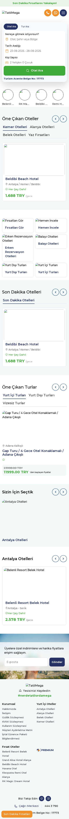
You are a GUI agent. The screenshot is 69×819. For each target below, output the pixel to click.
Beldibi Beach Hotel (14, 764)
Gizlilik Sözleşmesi (13, 717)
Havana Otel (9, 768)
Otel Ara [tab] (11, 26)
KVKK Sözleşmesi (12, 721)
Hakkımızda (9, 709)
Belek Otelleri (45, 717)
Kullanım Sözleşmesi (14, 725)
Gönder (57, 662)
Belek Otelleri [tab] (14, 135)
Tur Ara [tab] (25, 26)
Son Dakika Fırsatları (17, 814)
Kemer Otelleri (45, 721)
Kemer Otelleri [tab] (15, 127)
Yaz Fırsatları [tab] (39, 135)
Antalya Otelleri (46, 709)
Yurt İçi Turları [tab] (14, 395)
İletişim (6, 713)
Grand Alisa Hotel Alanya (16, 760)
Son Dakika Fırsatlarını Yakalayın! (35, 3)
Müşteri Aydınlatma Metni (17, 730)
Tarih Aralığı (13, 45)
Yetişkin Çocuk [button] (21, 62)
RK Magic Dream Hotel (16, 781)
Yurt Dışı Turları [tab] (41, 395)
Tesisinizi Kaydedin (36, 690)
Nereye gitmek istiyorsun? (22, 34)
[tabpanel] (34, 171)
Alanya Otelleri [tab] (42, 127)
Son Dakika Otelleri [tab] (18, 300)
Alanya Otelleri (45, 713)
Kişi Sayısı (11, 57)
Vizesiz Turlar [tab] (14, 403)
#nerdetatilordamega (34, 695)
